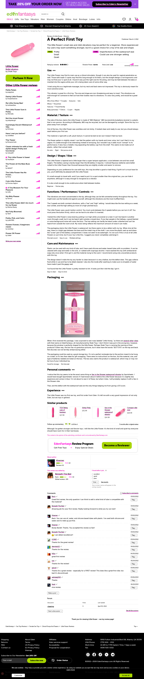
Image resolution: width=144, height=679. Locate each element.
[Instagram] (88, 654)
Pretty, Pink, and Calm (15, 218)
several (126, 341)
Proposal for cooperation (59, 648)
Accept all (125, 675)
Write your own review (13, 241)
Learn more (70, 670)
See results (104, 482)
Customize (18, 675)
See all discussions (132, 610)
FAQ (3, 645)
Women (50, 19)
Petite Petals (11, 90)
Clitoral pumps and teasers (51, 31)
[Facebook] (94, 654)
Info (98, 19)
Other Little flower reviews (21, 85)
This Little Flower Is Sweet (19, 157)
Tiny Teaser (10, 140)
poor (95, 478)
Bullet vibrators (12, 69)
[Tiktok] (100, 654)
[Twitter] (106, 654)
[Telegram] (113, 654)
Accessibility (54, 645)
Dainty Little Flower (14, 97)
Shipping (5, 640)
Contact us (5, 648)
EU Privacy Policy (32, 648)
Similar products (57, 403)
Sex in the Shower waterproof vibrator (106, 374)
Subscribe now (36, 660)
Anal (75, 19)
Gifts (17, 19)
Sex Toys (25, 19)
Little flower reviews (68, 31)
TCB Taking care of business (64, 410)
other (131, 341)
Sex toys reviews (22, 31)
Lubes (92, 19)
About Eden (30, 640)
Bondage (83, 19)
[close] (135, 4)
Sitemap (28, 650)
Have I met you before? (15, 133)
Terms (27, 642)
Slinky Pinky (86, 408)
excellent (97, 474)
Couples (60, 19)
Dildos (68, 19)
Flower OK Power (13, 233)
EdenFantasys (11, 31)
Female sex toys (35, 31)
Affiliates (52, 640)
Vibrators (34, 19)
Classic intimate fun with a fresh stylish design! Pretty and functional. (19, 149)
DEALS (10, 19)
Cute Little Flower (13, 181)
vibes (136, 341)
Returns (4, 642)
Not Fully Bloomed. (14, 212)
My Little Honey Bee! (14, 103)
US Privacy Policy (32, 645)
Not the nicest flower (14, 118)
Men (43, 19)
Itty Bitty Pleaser (12, 196)
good (95, 476)
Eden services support (58, 642)
